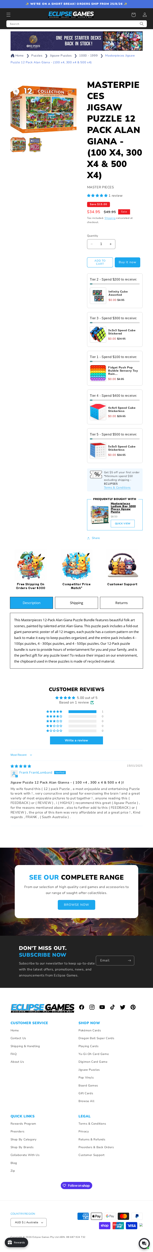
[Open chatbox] (144, 1243)
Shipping (110, 218)
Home (19, 56)
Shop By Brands (22, 1147)
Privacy (83, 1131)
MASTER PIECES (100, 187)
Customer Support (91, 1155)
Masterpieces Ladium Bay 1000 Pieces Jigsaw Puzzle (123, 508)
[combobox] (76, 23)
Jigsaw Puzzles (61, 56)
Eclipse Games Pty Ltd (45, 1237)
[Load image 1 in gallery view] (18, 144)
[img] (21, 766)
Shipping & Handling (25, 1046)
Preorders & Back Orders (96, 1147)
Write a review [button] (76, 740)
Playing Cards (88, 1046)
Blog (14, 1163)
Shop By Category (24, 1139)
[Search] (142, 23)
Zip (13, 1171)
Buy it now (127, 262)
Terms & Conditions (117, 487)
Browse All (86, 1101)
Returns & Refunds (91, 1139)
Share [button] (96, 538)
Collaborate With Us (25, 1155)
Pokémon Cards (89, 1030)
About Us (17, 1062)
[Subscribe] (129, 960)
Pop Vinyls (86, 1077)
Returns (121, 602)
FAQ (14, 1054)
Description (31, 602)
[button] (8, 14)
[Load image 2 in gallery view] (34, 144)
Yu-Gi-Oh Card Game (93, 1054)
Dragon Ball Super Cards (96, 1038)
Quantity (92, 236)
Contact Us (18, 1038)
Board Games (88, 1085)
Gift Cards (85, 1093)
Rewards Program (23, 1124)
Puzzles (36, 56)
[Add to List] (70, 92)
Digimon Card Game (93, 1062)
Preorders (18, 1131)
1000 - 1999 (88, 56)
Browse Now (76, 905)
